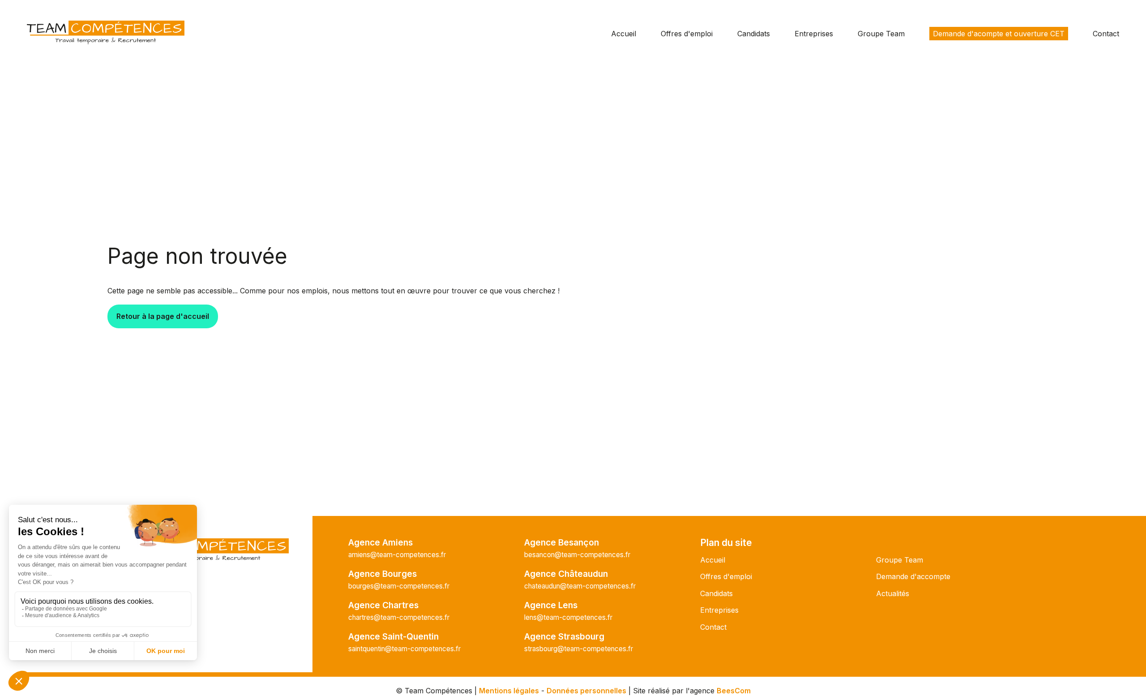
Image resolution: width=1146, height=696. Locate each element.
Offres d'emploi (687, 33)
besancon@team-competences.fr (577, 554)
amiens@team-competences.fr (397, 554)
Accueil (623, 33)
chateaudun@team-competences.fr (580, 586)
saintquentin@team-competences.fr (404, 648)
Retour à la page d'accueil (162, 316)
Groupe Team (881, 33)
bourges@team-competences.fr (398, 586)
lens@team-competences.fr (568, 617)
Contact (1106, 33)
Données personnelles (586, 690)
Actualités (892, 593)
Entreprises (814, 33)
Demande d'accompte (913, 576)
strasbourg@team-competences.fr (578, 648)
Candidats (753, 33)
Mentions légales (509, 690)
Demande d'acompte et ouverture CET (999, 33)
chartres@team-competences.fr (398, 617)
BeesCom (734, 690)
